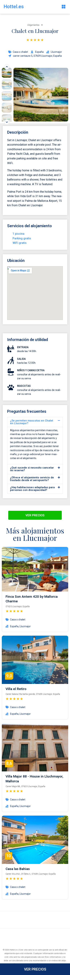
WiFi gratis (20, 243)
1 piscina (18, 233)
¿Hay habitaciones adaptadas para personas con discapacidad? (32, 489)
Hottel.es (14, 6)
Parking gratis (22, 238)
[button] (63, 7)
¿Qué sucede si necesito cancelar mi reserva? (32, 469)
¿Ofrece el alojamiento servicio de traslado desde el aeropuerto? (32, 479)
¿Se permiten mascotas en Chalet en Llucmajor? (31, 422)
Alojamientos (33, 25)
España (14, 626)
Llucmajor (25, 626)
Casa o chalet (20, 51)
